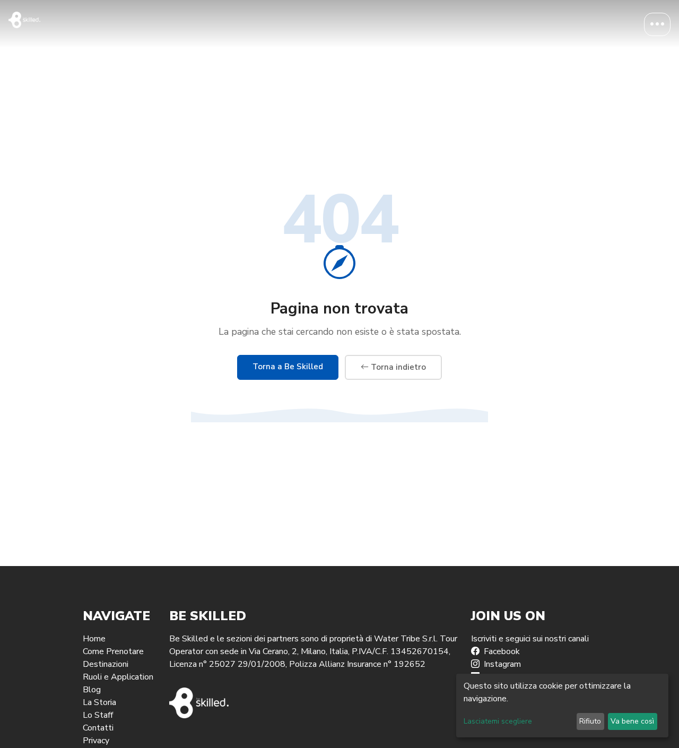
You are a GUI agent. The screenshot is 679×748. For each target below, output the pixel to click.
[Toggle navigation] (657, 24)
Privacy (96, 740)
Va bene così (632, 721)
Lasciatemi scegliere (498, 721)
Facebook (502, 651)
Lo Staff (98, 715)
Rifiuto (590, 721)
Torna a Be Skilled (288, 366)
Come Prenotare (113, 651)
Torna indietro (397, 367)
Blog (92, 689)
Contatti (98, 728)
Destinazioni (105, 664)
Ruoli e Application (118, 677)
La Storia (99, 702)
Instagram (502, 664)
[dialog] (562, 705)
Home (94, 639)
